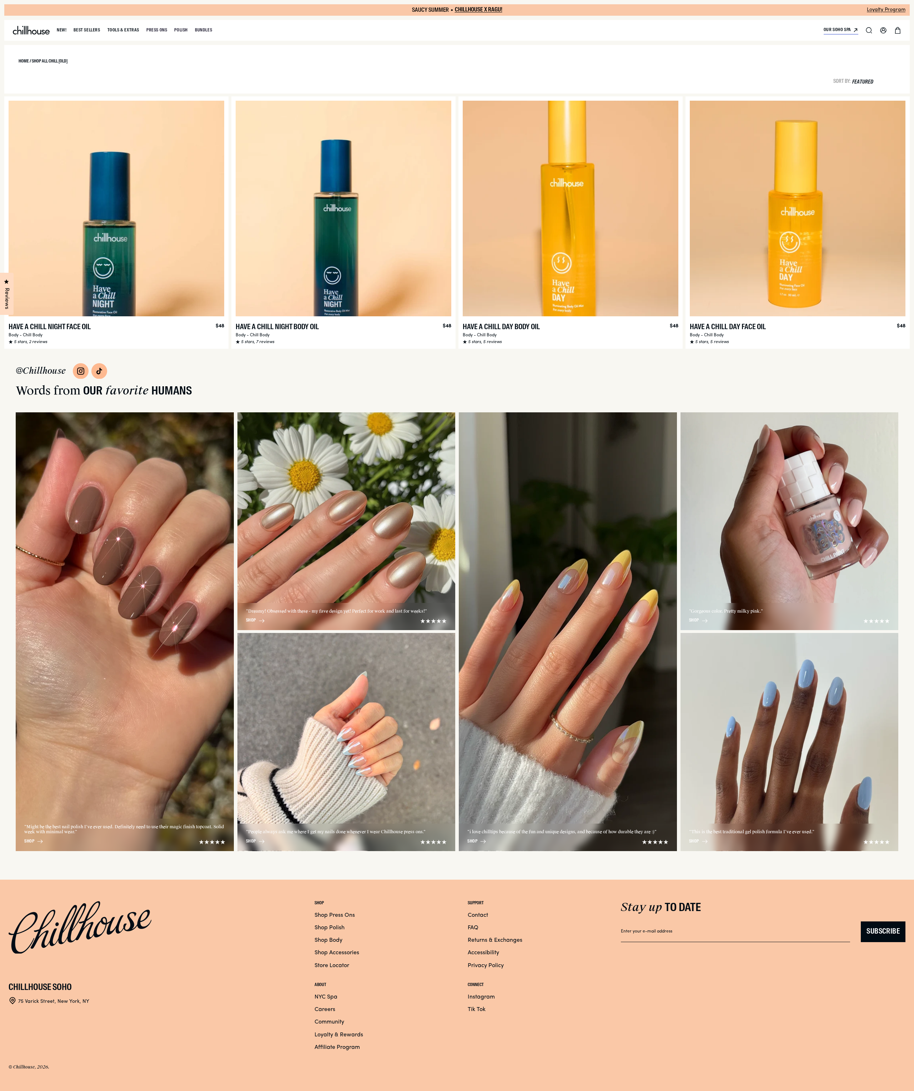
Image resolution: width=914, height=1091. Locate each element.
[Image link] (81, 371)
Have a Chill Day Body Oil (501, 327)
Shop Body (328, 940)
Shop (29, 841)
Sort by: (841, 81)
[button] (869, 30)
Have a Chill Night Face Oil (50, 327)
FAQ (473, 928)
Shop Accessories (337, 953)
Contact (478, 915)
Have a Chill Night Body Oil (277, 327)
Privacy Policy (486, 966)
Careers (325, 1009)
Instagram (481, 997)
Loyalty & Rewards (339, 1035)
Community (329, 1022)
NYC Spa (326, 997)
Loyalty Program (886, 9)
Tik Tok (477, 1009)
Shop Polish (330, 928)
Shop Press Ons (335, 915)
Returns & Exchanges (495, 940)
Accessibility (483, 953)
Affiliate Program (337, 1047)
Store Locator (332, 966)
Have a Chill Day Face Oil (728, 327)
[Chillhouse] (31, 30)
